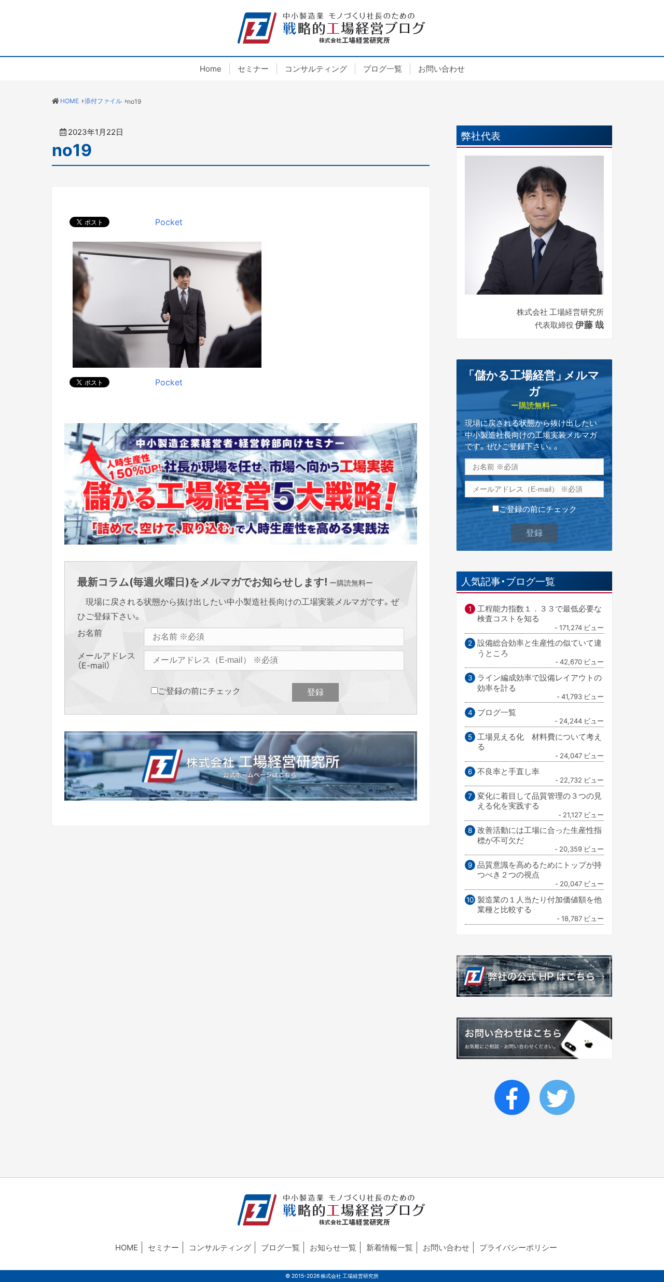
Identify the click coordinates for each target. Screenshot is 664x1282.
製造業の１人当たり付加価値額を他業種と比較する (539, 905)
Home (211, 68)
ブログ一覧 (382, 68)
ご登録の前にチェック (199, 690)
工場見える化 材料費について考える (539, 742)
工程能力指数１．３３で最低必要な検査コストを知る (539, 614)
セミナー (253, 68)
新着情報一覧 (389, 1247)
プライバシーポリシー (518, 1247)
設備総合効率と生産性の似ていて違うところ (539, 648)
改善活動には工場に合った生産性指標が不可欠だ (539, 835)
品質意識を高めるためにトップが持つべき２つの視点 (539, 870)
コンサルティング (316, 68)
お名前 (89, 633)
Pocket (169, 221)
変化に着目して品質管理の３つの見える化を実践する (539, 801)
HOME (126, 1247)
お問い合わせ (441, 68)
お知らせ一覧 (333, 1247)
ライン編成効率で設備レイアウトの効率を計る (539, 683)
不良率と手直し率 (508, 772)
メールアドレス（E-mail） (106, 660)
